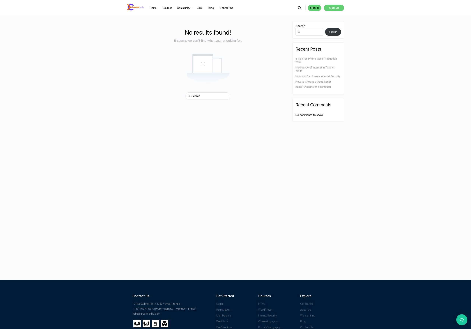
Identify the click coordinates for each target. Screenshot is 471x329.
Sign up (334, 7)
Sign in (314, 7)
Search (300, 26)
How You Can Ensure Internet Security (317, 76)
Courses (167, 7)
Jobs (200, 7)
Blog (211, 7)
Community (183, 7)
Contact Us (226, 7)
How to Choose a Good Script (313, 81)
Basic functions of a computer (313, 86)
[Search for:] (208, 96)
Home (153, 7)
